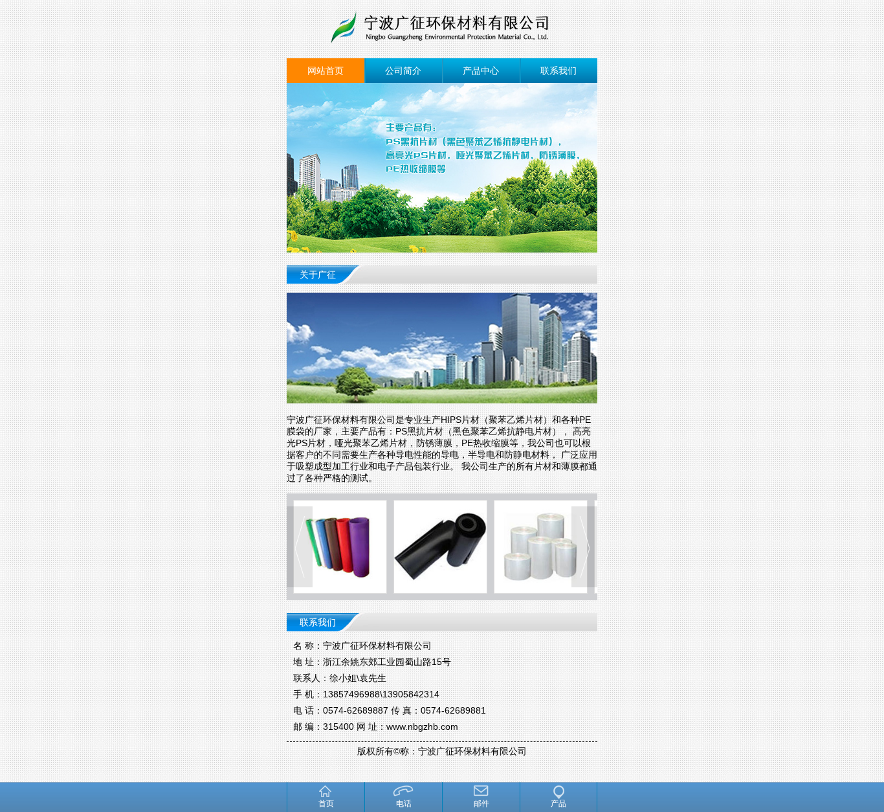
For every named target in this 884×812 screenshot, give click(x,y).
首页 (326, 803)
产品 (558, 803)
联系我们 (558, 70)
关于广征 (318, 274)
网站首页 (325, 70)
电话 (404, 803)
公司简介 (403, 70)
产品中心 (481, 70)
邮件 (481, 803)
